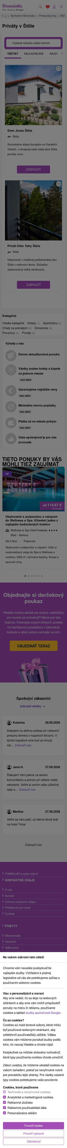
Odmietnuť (33, 1141)
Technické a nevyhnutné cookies (28, 1092)
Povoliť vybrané (33, 1133)
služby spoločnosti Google (43, 1012)
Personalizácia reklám (22, 1113)
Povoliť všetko (33, 1125)
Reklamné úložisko (20, 1102)
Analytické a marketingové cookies (30, 1097)
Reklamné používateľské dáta (27, 1108)
